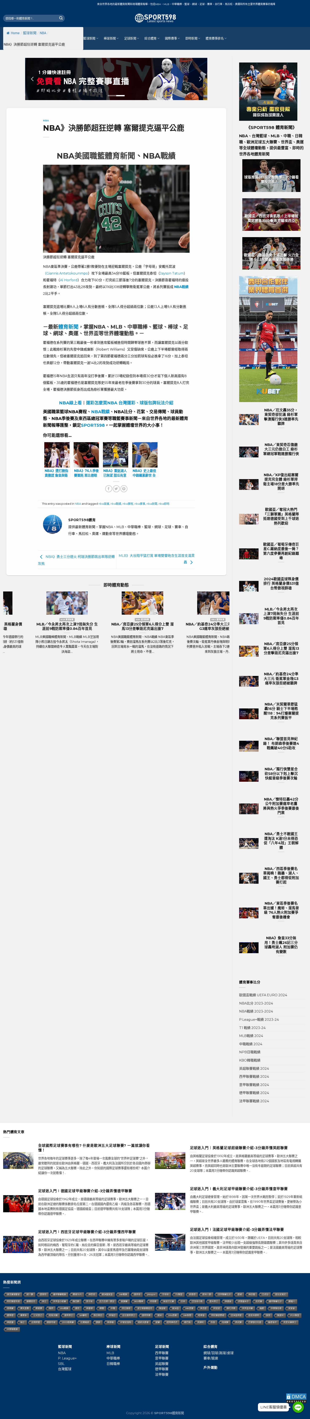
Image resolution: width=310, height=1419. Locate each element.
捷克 (77, 1308)
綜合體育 (150, 38)
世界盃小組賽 (59, 1301)
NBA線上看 (70, 402)
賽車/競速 (211, 1358)
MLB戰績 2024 (251, 1036)
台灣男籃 (36, 1322)
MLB (110, 1353)
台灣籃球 (64, 1369)
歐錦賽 (124, 1301)
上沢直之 (38, 1315)
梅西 (51, 1308)
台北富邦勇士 (129, 1315)
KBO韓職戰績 (249, 1060)
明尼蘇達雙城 (218, 1315)
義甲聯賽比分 (275, 1301)
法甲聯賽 (161, 1375)
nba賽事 (140, 503)
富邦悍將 (146, 1315)
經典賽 (10, 1308)
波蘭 (158, 1322)
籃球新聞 (29, 33)
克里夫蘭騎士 (290, 1322)
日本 (183, 1301)
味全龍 (252, 1294)
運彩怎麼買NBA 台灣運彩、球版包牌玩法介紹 (129, 402)
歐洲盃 (176, 1308)
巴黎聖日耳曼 (255, 1322)
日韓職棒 (113, 1364)
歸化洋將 (231, 1308)
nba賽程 (128, 503)
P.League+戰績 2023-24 (259, 1020)
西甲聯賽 (161, 1353)
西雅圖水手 (243, 1301)
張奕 (268, 1315)
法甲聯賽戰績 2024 (254, 1101)
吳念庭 (203, 1308)
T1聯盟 (179, 1294)
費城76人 (77, 1294)
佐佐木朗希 (254, 1315)
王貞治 (265, 1294)
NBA (43, 33)
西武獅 (238, 1322)
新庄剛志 (98, 1315)
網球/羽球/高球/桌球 (219, 1353)
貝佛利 (201, 1322)
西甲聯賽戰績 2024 (254, 1077)
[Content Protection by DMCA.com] (296, 1398)
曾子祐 (89, 1301)
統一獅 (30, 1294)
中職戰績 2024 (250, 1044)
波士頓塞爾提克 (144, 1308)
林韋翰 (110, 1322)
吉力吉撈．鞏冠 (107, 1301)
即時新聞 (191, 38)
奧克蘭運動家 (13, 1294)
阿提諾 (217, 1308)
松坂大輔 (53, 1315)
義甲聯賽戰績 (59, 1294)
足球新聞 (130, 38)
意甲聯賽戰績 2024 (254, 1085)
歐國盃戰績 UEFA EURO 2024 (263, 995)
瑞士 (22, 1322)
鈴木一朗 (207, 1294)
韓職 (102, 1308)
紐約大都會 (143, 1322)
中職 (113, 1308)
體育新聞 (68, 327)
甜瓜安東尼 (280, 1294)
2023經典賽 (68, 1322)
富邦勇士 (69, 1315)
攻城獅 (225, 1322)
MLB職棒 (139, 1301)
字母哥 (165, 1294)
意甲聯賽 (161, 1358)
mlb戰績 (123, 1294)
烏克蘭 (259, 1301)
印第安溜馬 (126, 1322)
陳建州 (280, 1315)
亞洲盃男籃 (236, 1315)
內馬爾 (153, 1301)
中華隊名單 (276, 1308)
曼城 (240, 1294)
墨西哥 (137, 1294)
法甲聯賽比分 (224, 1294)
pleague (151, 1294)
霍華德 (10, 1315)
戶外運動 (211, 1368)
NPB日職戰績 (249, 1052)
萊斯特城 (51, 1322)
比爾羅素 (85, 1322)
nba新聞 (152, 503)
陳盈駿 (162, 1308)
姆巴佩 (187, 1322)
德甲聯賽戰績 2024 (254, 1093)
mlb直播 (189, 1308)
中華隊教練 (12, 1329)
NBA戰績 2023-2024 (256, 1011)
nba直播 (103, 503)
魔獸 (262, 1308)
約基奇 (192, 1294)
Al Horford (69, 280)
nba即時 (164, 503)
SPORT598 (93, 425)
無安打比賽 (168, 1301)
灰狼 (213, 1322)
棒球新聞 (110, 38)
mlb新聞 (187, 1315)
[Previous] (32, 79)
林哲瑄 (92, 1294)
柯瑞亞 (112, 1315)
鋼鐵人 (292, 1301)
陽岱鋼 (76, 1301)
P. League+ (67, 1358)
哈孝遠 (201, 1315)
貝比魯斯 (126, 1308)
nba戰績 (116, 503)
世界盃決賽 (247, 1308)
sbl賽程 (83, 1315)
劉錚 (98, 1322)
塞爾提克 (31, 1301)
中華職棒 (113, 1358)
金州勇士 (214, 1301)
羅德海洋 (272, 1322)
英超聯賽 (161, 1364)
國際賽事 (171, 38)
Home (15, 33)
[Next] (200, 79)
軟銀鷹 (39, 1308)
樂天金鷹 (24, 1308)
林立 (44, 1301)
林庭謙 (10, 1322)
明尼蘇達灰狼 (13, 1301)
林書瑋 (89, 1308)
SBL (61, 1364)
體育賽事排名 (215, 38)
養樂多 (23, 1315)
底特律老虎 (172, 1322)
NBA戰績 (100, 411)
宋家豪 (291, 1308)
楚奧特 (43, 1294)
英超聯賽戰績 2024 (254, 1069)
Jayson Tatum (172, 273)
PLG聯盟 (295, 1315)
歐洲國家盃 (107, 1294)
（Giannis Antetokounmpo (65, 273)
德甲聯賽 (161, 1369)
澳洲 (160, 1315)
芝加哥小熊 (197, 1301)
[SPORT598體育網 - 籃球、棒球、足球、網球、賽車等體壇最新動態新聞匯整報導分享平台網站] (155, 18)
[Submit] (61, 18)
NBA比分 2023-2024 (256, 1003)
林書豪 (228, 1301)
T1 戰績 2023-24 (252, 1028)
